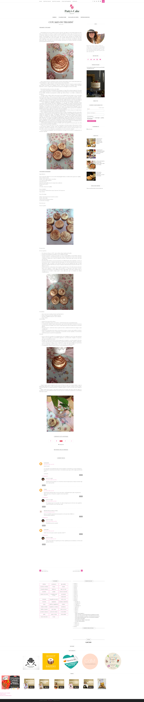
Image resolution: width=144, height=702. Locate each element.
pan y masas (54, 609)
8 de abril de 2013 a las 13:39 (51, 479)
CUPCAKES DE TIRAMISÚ (80, 618)
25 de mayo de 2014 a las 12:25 (49, 512)
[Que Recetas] (96, 129)
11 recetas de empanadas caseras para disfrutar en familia (99, 141)
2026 (75, 583)
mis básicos (63, 606)
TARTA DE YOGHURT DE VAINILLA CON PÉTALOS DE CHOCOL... (87, 616)
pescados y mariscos (44, 611)
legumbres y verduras (54, 606)
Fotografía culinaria (44, 589)
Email (88, 109)
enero (76, 625)
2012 (75, 626)
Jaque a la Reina (63, 589)
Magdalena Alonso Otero (51, 510)
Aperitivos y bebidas (44, 586)
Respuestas (45, 476)
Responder (43, 485)
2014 (75, 599)
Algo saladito (63, 584)
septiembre (77, 605)
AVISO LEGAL (3, 694)
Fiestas (54, 586)
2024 (75, 586)
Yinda (45, 489)
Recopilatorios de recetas (54, 595)
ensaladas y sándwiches (63, 601)
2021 (75, 590)
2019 (75, 592)
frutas (44, 604)
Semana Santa (63, 596)
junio (76, 609)
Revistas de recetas (85, 17)
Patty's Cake (49, 478)
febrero (76, 623)
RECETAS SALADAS (56, 1)
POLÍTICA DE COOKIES (5, 693)
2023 (75, 587)
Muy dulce (44, 591)
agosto (76, 606)
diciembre (77, 601)
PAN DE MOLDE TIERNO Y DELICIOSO (82, 619)
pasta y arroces (63, 609)
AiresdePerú (54, 584)
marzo (76, 622)
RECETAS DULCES (47, 1)
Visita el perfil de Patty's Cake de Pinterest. (95, 188)
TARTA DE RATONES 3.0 (79, 613)
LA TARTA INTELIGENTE (80, 621)
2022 (75, 588)
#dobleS (44, 584)
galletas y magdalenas (54, 604)
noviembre (77, 603)
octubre (76, 604)
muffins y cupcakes (44, 609)
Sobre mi (54, 17)
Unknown (46, 462)
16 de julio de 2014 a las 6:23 (49, 530)
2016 (75, 596)
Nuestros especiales (63, 591)
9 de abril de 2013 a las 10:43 (51, 501)
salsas (44, 614)
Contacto (74, 1)
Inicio (40, 1)
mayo (76, 610)
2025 (75, 584)
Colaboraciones (62, 17)
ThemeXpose (49, 700)
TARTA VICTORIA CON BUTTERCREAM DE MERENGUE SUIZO (87, 614)
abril (76, 612)
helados (63, 604)
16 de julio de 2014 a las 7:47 (51, 538)
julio (76, 608)
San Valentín (63, 594)
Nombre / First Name (91, 112)
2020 (75, 591)
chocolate (44, 601)
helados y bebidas (44, 606)
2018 (75, 593)
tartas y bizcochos (44, 616)
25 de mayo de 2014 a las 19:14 (51, 521)
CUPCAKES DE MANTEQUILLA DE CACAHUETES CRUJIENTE (87, 617)
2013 (75, 600)
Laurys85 (46, 529)
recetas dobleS (63, 611)
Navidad (53, 591)
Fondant (63, 586)
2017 (75, 595)
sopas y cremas (54, 614)
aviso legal (97, 117)
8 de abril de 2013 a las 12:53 (49, 464)
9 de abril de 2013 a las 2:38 (49, 490)
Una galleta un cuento (73, 17)
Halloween (54, 589)
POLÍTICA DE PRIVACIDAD (5, 695)
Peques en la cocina (44, 594)
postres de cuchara (53, 611)
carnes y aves (63, 599)
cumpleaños (54, 601)
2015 (75, 597)
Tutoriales (44, 599)
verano (54, 616)
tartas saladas (63, 614)
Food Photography (66, 1)
